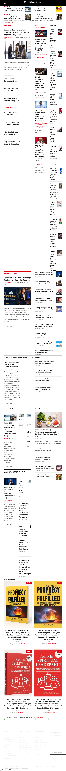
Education (7, 6)
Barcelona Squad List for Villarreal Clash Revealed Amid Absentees (53, 240)
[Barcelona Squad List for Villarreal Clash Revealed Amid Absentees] (61, 236)
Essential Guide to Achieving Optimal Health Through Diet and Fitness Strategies (44, 467)
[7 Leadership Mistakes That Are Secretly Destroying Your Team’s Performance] (29, 415)
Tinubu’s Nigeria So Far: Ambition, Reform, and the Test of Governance (40, 115)
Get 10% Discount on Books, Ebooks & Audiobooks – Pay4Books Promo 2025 (43, 9)
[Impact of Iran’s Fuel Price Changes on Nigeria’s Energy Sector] (60, 130)
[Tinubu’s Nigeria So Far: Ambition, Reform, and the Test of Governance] (41, 104)
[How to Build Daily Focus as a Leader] (21, 415)
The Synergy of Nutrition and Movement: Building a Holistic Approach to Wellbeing (43, 458)
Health (37, 409)
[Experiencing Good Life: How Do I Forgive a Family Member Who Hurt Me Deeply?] (59, 381)
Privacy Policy (57, 761)
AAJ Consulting (8, 37)
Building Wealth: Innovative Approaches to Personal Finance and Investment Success (44, 316)
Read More (8, 74)
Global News (9, 107)
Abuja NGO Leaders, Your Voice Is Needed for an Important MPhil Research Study (13, 9)
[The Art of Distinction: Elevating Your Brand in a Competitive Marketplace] (59, 326)
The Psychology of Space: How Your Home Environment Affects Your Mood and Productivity (54, 191)
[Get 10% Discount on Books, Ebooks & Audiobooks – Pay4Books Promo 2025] (59, 9)
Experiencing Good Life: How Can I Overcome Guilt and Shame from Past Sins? (44, 362)
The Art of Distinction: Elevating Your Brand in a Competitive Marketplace (44, 325)
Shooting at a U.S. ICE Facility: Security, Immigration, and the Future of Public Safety (12, 113)
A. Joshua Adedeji (20, 37)
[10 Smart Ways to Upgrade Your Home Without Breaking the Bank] (60, 204)
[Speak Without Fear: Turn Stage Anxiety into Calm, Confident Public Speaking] (17, 296)
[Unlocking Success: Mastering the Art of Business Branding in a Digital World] (59, 344)
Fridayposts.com (8, 766)
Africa (36, 92)
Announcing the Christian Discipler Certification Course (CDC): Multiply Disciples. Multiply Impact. (13, 17)
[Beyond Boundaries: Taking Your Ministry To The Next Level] (59, 390)
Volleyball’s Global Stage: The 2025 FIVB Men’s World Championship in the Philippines (54, 174)
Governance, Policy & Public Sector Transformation (41, 56)
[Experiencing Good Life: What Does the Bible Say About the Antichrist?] (59, 372)
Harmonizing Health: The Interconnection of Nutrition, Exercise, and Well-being (43, 450)
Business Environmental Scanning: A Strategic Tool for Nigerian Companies (16, 32)
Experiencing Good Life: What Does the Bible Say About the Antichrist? (43, 371)
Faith (5, 369)
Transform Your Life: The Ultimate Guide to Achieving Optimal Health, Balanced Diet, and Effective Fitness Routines (43, 476)
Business (37, 6)
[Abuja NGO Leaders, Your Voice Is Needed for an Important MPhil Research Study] (28, 9)
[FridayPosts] (33, 3)
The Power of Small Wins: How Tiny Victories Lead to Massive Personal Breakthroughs (25, 567)
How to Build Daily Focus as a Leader (21, 421)
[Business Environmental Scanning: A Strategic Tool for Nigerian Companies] (17, 50)
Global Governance (40, 26)
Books (17, 641)
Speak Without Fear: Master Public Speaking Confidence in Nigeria (44, 273)
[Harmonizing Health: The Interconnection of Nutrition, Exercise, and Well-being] (59, 451)
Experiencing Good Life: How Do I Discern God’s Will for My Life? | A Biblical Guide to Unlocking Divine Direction (11, 364)
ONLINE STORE (9, 580)
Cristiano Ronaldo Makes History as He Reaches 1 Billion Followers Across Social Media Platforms (53, 261)
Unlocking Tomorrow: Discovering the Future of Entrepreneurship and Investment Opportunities (42, 334)
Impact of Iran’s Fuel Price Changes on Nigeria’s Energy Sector (52, 134)
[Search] (61, 3)
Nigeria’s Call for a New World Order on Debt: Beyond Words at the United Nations (12, 90)
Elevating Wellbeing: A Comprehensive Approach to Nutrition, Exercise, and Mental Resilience (47, 433)
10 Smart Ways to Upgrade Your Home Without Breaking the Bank (52, 208)
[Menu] (5, 3)
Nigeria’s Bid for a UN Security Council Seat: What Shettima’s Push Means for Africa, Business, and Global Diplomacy (12, 143)
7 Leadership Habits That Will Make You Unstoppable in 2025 (43, 299)
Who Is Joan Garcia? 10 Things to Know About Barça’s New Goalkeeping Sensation (53, 225)
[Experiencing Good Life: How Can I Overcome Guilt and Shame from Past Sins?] (59, 364)
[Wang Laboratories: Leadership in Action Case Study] (22, 443)
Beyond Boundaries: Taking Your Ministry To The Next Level (44, 388)
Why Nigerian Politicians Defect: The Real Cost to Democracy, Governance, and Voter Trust (40, 153)
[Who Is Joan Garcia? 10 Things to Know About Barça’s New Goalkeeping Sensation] (62, 221)
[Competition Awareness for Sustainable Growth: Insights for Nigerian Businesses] (62, 148)
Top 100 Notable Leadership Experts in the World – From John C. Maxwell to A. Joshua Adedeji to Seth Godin (30, 432)
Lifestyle (54, 164)
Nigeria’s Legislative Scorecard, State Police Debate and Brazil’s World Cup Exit (40, 83)
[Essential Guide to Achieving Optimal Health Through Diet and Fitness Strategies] (59, 468)
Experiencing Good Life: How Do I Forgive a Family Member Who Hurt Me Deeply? (44, 380)
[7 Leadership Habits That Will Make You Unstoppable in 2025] (59, 300)
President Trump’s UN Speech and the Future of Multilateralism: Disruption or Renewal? (11, 123)
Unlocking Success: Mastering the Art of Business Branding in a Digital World (44, 342)
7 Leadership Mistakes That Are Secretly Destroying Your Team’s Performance (29, 421)
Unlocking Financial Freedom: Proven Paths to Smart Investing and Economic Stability (44, 308)
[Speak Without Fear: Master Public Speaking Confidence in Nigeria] (59, 274)
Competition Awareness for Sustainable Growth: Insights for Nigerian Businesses (12, 80)
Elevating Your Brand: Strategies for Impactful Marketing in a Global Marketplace (44, 351)
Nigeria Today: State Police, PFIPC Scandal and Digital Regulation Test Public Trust (40, 45)
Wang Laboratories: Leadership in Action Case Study (31, 442)
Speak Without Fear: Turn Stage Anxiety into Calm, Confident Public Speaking (17, 278)
